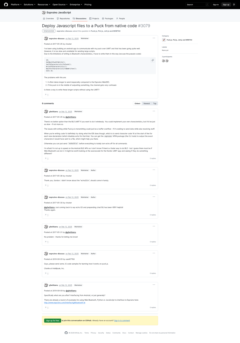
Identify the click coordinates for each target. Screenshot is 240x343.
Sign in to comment (122, 320)
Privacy (93, 333)
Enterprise (75, 4)
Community (116, 333)
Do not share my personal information (162, 333)
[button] (154, 38)
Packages (109, 18)
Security (101, 333)
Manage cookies (141, 333)
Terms (86, 333)
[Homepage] (6, 5)
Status (108, 333)
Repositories (65, 18)
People (122, 18)
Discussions (81, 18)
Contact (131, 333)
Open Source (59, 4)
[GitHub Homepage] (66, 332)
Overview (50, 18)
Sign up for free (52, 320)
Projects (95, 18)
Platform (15, 4)
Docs (124, 333)
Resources (43, 4)
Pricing (87, 4)
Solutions (28, 4)
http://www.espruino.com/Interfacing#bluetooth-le (64, 302)
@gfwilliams (71, 117)
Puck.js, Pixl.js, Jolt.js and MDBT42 (105, 31)
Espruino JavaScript (59, 12)
